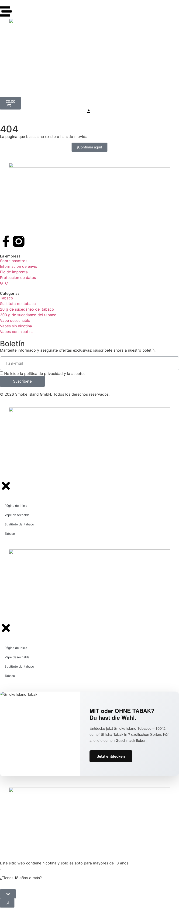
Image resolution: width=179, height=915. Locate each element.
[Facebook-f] (6, 241)
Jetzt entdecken (111, 756)
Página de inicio (16, 505)
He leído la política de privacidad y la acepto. (44, 373)
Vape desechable (17, 515)
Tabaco (10, 533)
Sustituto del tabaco (19, 524)
